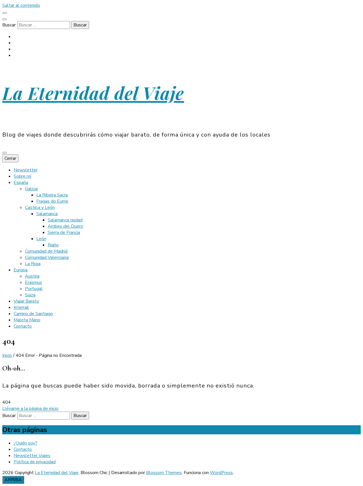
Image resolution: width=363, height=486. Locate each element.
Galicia (31, 189)
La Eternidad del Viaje (93, 92)
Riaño (53, 245)
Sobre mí (22, 176)
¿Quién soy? (25, 443)
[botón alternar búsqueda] (4, 19)
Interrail (21, 307)
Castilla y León (40, 207)
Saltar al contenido (21, 5)
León (41, 239)
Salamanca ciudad (65, 220)
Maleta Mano (27, 320)
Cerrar (10, 158)
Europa (21, 270)
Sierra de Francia (64, 232)
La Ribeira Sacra (52, 195)
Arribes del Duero (65, 226)
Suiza (30, 295)
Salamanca (47, 214)
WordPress (221, 473)
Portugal (34, 289)
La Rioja (33, 264)
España (21, 182)
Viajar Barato (26, 301)
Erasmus (33, 282)
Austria (32, 276)
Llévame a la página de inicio (30, 408)
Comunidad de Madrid (46, 251)
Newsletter (25, 170)
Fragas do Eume (52, 201)
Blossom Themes (164, 473)
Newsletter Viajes (32, 456)
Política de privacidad (35, 462)
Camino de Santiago (33, 314)
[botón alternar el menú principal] (4, 153)
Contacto (23, 326)
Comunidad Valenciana (47, 257)
